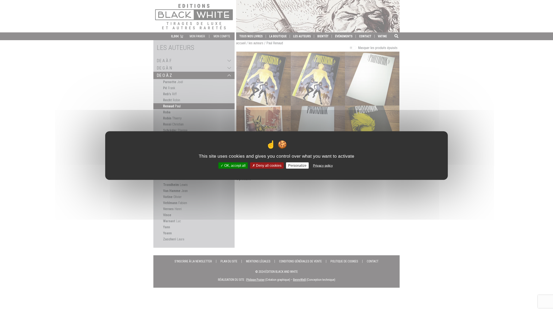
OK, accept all (234, 165)
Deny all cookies (268, 165)
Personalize (297, 165)
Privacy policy (323, 165)
